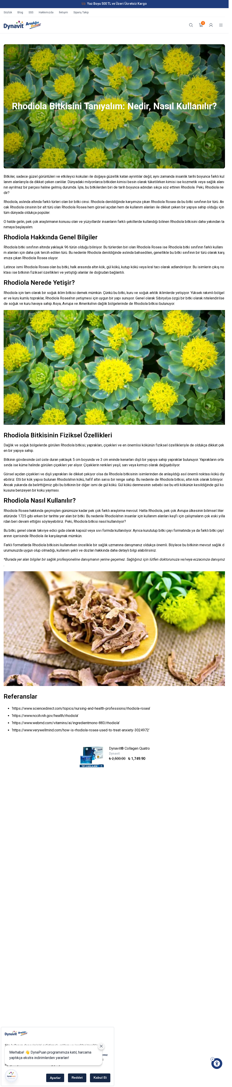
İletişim (63, 12)
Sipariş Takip (81, 12)
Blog (20, 12)
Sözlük (8, 12)
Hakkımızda (46, 12)
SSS (31, 12)
